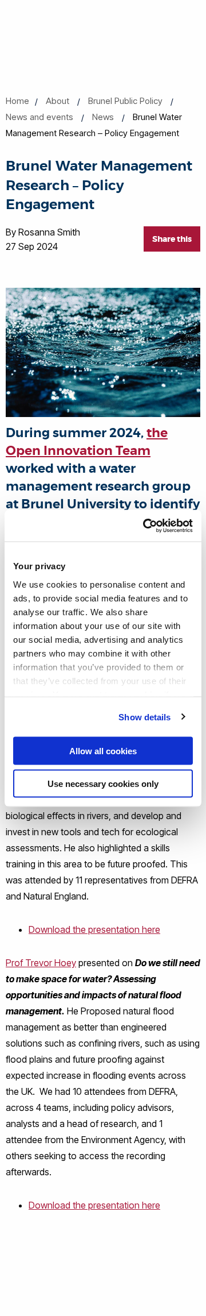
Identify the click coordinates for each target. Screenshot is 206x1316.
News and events (39, 116)
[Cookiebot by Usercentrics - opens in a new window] (145, 525)
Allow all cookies (103, 751)
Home (17, 100)
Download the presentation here (94, 929)
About (57, 100)
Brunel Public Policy (125, 100)
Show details (144, 716)
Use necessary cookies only (103, 783)
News (103, 116)
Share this (172, 239)
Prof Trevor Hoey (41, 962)
